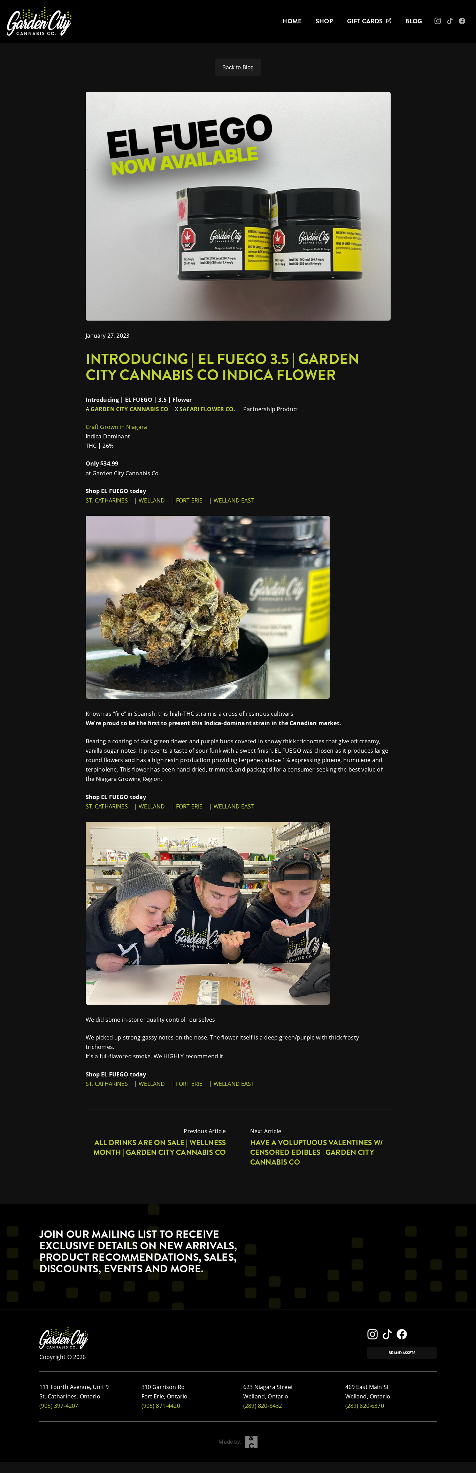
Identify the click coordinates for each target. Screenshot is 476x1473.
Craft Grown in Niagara (117, 427)
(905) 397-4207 (58, 1406)
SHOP (324, 21)
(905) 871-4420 (160, 1406)
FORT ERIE (189, 500)
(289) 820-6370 (364, 1406)
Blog (413, 21)
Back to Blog (238, 67)
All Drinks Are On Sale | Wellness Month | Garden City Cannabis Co (159, 1147)
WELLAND (152, 500)
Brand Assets (402, 1353)
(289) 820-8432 (262, 1406)
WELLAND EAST (235, 500)
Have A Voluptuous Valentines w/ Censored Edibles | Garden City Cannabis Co (316, 1152)
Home (292, 21)
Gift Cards (365, 21)
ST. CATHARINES (107, 500)
